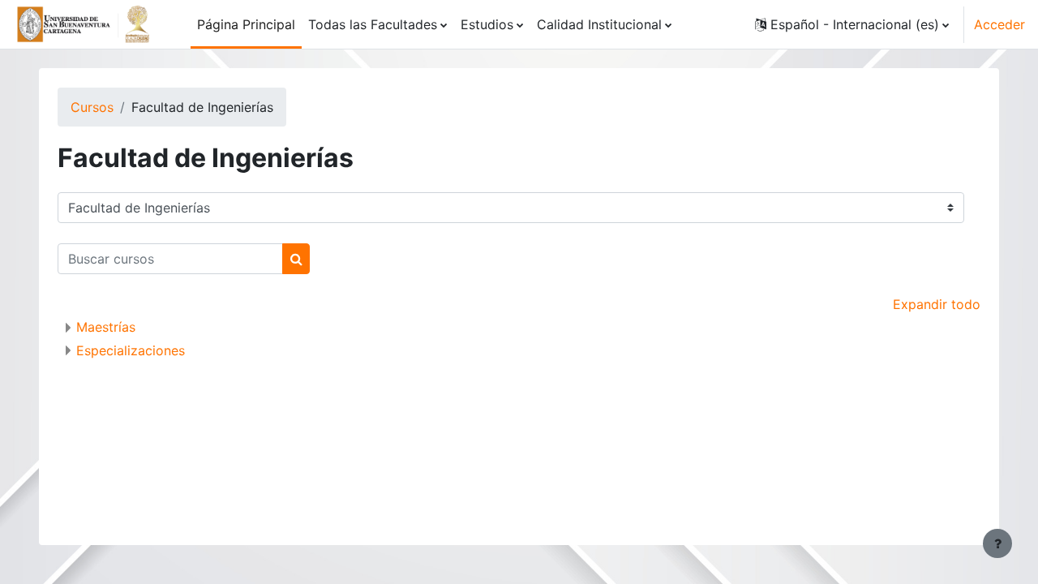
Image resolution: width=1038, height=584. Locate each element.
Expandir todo (936, 304)
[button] (852, 24)
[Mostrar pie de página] (997, 543)
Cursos (92, 107)
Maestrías (105, 327)
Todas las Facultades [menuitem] (372, 24)
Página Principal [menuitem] (246, 24)
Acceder (999, 24)
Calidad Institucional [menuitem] (599, 24)
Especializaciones (130, 350)
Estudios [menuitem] (487, 24)
